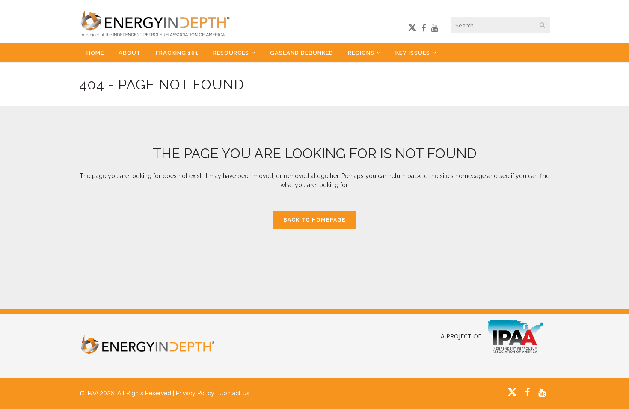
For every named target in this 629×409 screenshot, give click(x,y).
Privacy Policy (195, 393)
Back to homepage (314, 220)
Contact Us (234, 393)
